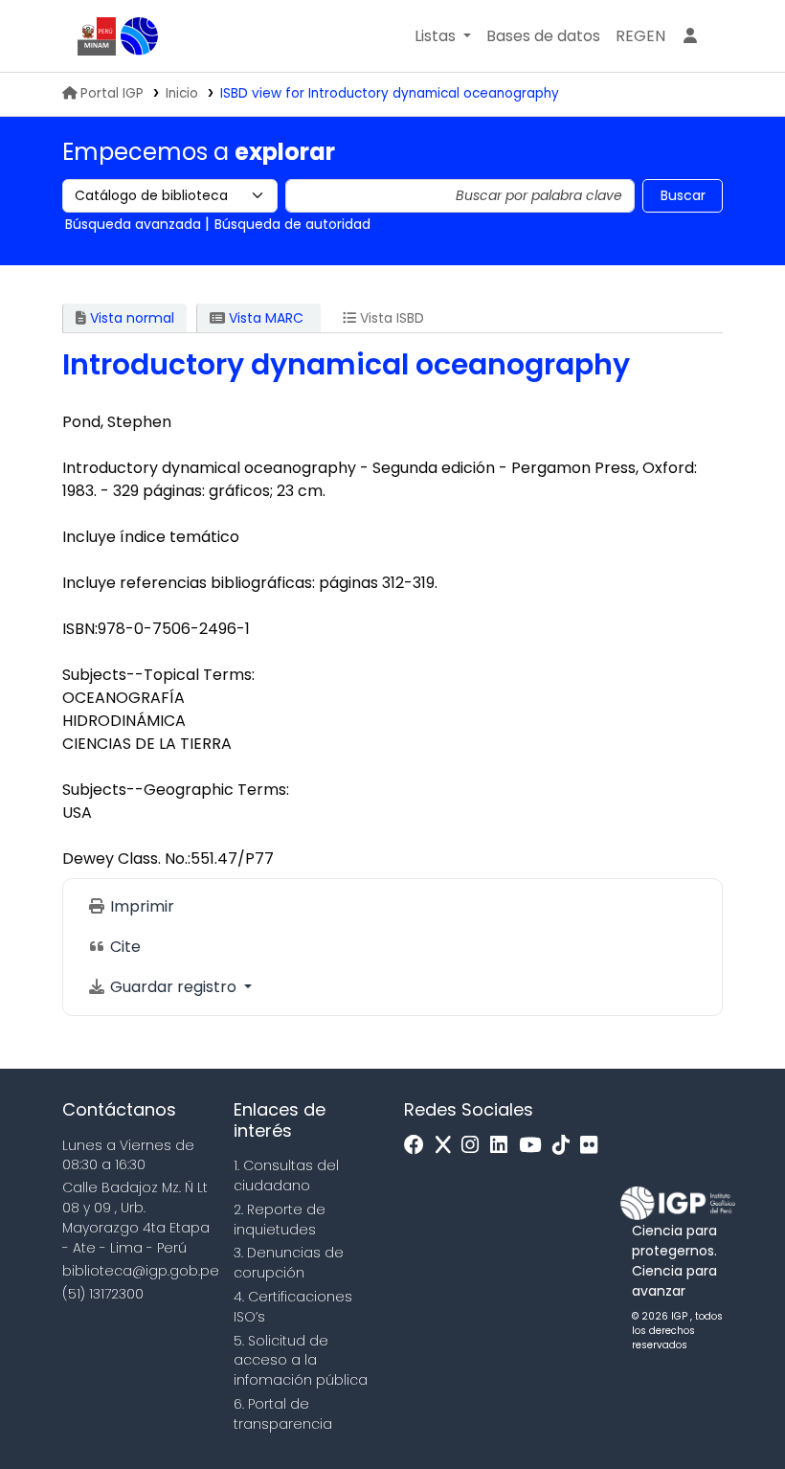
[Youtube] (534, 1146)
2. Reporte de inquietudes (279, 1219)
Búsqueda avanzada (133, 224)
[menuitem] (640, 36)
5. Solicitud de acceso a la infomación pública (301, 1360)
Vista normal (130, 318)
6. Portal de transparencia (283, 1414)
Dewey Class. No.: (126, 859)
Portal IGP (112, 93)
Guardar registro (173, 987)
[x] (448, 1146)
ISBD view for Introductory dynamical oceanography (389, 93)
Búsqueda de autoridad (292, 224)
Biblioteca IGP (140, 36)
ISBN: (80, 629)
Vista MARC (264, 318)
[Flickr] (593, 1146)
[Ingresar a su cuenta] (690, 36)
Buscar (683, 195)
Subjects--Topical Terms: (158, 675)
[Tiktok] (565, 1146)
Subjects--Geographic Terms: (175, 790)
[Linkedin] (503, 1146)
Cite (123, 947)
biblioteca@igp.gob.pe (140, 1270)
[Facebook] (419, 1146)
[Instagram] (474, 1146)
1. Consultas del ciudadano (286, 1175)
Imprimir (140, 906)
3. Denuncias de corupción (289, 1262)
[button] (443, 36)
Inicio (182, 93)
